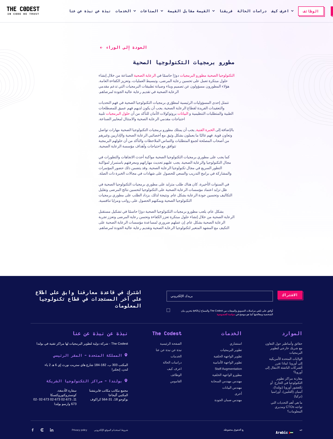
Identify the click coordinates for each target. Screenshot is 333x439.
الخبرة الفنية (205, 130)
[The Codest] (23, 13)
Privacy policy (79, 430)
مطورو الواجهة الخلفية (227, 375)
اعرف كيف (174, 369)
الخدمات (176, 356)
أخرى (238, 393)
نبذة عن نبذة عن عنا (169, 350)
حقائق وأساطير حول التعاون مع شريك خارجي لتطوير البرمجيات (283, 348)
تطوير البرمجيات (231, 350)
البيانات (182, 113)
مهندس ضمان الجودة (228, 400)
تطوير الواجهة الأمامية (227, 362)
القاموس (176, 381)
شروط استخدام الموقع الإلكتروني (111, 430)
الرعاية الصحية (145, 75)
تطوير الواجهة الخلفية (228, 356)
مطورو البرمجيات (193, 75)
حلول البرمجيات (118, 113)
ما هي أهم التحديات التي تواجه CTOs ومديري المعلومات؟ (286, 407)
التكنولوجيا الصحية (220, 75)
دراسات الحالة (172, 362)
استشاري (236, 343)
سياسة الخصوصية (226, 314)
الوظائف (176, 375)
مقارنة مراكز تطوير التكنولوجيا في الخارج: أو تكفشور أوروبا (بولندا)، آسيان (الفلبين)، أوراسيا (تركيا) (286, 387)
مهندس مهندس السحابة (226, 381)
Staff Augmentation (228, 369)
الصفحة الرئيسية (171, 343)
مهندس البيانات (232, 387)
